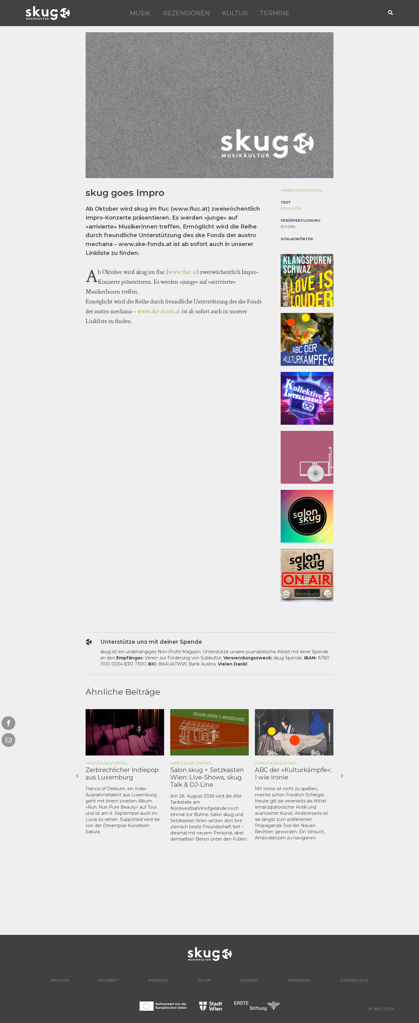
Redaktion (291, 208)
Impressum (299, 980)
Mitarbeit (108, 980)
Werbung (158, 980)
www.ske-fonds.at (158, 311)
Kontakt (249, 980)
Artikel (316, 190)
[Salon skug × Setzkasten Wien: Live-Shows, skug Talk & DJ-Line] (209, 732)
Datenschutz (354, 980)
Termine (275, 13)
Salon (204, 980)
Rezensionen (186, 13)
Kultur (235, 13)
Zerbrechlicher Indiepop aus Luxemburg (122, 773)
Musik (140, 13)
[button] (391, 13)
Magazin (60, 980)
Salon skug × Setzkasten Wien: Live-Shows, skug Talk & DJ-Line (207, 777)
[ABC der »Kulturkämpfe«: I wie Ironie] (294, 732)
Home (286, 190)
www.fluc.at (182, 272)
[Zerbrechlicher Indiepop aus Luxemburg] (125, 732)
